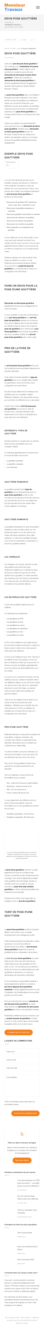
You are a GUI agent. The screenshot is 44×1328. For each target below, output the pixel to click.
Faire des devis (22, 1160)
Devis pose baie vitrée (25, 1259)
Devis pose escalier (24, 1233)
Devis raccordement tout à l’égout (27, 1248)
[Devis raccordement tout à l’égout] (9, 1248)
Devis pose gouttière (20, 53)
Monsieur (14, 7)
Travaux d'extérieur (28, 48)
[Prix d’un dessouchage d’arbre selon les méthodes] (9, 1200)
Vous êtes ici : (9, 22)
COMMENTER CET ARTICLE (18, 1032)
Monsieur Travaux (13, 25)
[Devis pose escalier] (9, 1236)
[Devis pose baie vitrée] (9, 1263)
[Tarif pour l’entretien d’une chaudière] (9, 1214)
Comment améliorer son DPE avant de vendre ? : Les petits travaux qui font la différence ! (28, 1183)
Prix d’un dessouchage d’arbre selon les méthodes (27, 1197)
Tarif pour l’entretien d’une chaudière (27, 1211)
